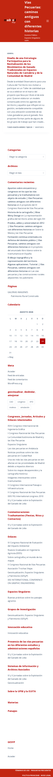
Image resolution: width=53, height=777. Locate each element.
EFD (31, 402)
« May (10, 357)
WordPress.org (15, 383)
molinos (12, 407)
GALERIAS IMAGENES (18, 292)
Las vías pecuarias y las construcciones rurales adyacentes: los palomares (26, 274)
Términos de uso (22, 770)
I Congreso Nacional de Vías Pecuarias (26, 433)
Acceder (11, 371)
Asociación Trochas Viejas (20, 568)
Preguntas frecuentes (41, 770)
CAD (11, 402)
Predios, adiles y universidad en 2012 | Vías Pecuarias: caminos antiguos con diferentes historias (26, 226)
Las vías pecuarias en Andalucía (23, 448)
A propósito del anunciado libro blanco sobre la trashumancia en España (25, 250)
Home (11, 748)
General (10, 53)
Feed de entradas (16, 375)
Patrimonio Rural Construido (25, 296)
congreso (21, 402)
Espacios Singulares (17, 444)
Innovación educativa (18, 633)
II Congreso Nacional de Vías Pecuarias (26, 492)
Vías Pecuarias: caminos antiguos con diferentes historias (33, 16)
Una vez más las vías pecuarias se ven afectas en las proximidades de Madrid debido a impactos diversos (26, 463)
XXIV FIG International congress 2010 (25, 496)
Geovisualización (16, 682)
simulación (24, 407)
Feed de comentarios (18, 379)
